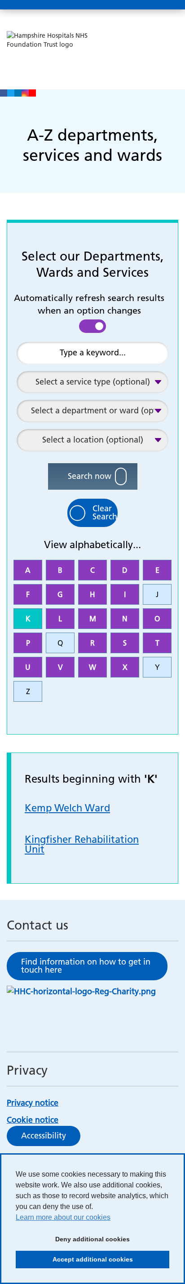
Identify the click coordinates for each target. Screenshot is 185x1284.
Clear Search (104, 512)
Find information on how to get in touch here (85, 965)
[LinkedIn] (18, 93)
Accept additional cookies (74, 1262)
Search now (89, 476)
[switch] (92, 326)
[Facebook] (3, 93)
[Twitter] (10, 93)
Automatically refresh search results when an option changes (89, 304)
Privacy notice (32, 1103)
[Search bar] (147, 4)
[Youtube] (32, 93)
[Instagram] (25, 93)
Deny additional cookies (73, 1241)
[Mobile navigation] (168, 4)
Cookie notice (32, 1120)
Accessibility (43, 1135)
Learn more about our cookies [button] (63, 1217)
